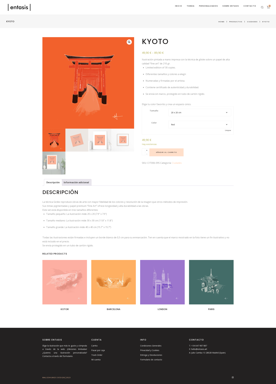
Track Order (96, 355)
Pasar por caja (98, 350)
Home (221, 22)
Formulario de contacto (151, 359)
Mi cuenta (95, 359)
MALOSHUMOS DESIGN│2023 (56, 377)
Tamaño (154, 110)
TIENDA (190, 6)
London (162, 309)
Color (154, 122)
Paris (211, 309)
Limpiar (228, 130)
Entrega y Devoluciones (151, 355)
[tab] (53, 182)
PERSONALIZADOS (208, 6)
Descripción (53, 182)
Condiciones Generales (150, 345)
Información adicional (76, 182)
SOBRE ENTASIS (231, 6)
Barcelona (113, 309)
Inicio (178, 6)
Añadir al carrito (166, 152)
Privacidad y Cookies (149, 350)
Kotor (65, 309)
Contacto (250, 6)
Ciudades (252, 22)
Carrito (94, 345)
